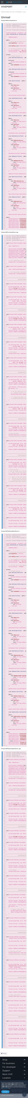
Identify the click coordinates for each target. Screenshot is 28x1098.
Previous (4, 1053)
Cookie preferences (7, 1095)
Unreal (24, 12)
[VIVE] (14, 2)
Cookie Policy (5, 1088)
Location (6, 1078)
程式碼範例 (18, 12)
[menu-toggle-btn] (2, 2)
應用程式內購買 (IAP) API (7, 12)
